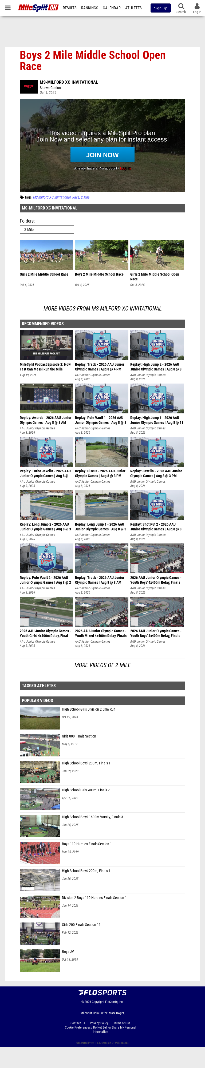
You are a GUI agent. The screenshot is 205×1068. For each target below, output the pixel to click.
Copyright (98, 1002)
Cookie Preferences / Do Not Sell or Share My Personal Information (100, 1030)
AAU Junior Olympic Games (92, 375)
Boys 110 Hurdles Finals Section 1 (87, 844)
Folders (27, 221)
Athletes (133, 8)
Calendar (112, 8)
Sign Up (160, 8)
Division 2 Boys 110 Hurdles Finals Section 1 (94, 898)
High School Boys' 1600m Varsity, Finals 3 (92, 817)
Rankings (89, 8)
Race (75, 197)
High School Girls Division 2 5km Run (88, 709)
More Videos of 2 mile (102, 665)
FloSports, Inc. (114, 1002)
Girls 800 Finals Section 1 (80, 736)
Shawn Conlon (50, 88)
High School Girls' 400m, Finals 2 (86, 790)
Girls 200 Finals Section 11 (81, 924)
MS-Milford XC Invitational (69, 82)
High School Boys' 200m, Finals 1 (86, 763)
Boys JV (68, 951)
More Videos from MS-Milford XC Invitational (103, 308)
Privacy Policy (99, 1023)
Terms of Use (121, 1023)
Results (70, 8)
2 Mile (85, 197)
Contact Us (77, 1023)
